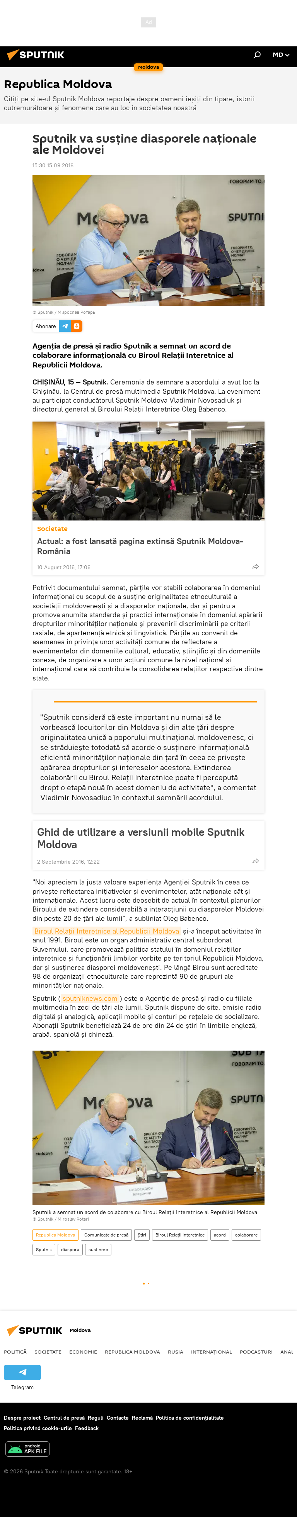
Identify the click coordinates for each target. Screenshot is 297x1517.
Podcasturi (256, 1351)
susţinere (98, 1249)
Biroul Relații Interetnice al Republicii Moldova (106, 931)
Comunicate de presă (106, 1235)
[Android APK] (27, 1450)
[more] (255, 566)
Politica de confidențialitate (190, 1417)
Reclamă (142, 1417)
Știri (142, 1235)
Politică (15, 1351)
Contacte (118, 1417)
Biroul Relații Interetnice (180, 1235)
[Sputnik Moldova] (38, 61)
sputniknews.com (90, 998)
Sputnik (44, 1249)
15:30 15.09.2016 (52, 165)
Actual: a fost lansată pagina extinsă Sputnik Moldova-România (140, 546)
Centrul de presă (64, 1417)
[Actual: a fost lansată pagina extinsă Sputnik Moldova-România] (148, 471)
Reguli (96, 1417)
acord (220, 1235)
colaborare (246, 1235)
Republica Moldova (55, 1235)
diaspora (70, 1249)
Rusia (175, 1351)
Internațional (211, 1351)
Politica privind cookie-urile (38, 1428)
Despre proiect (22, 1417)
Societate (52, 529)
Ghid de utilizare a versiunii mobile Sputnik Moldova (140, 838)
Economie (83, 1351)
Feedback (87, 1428)
